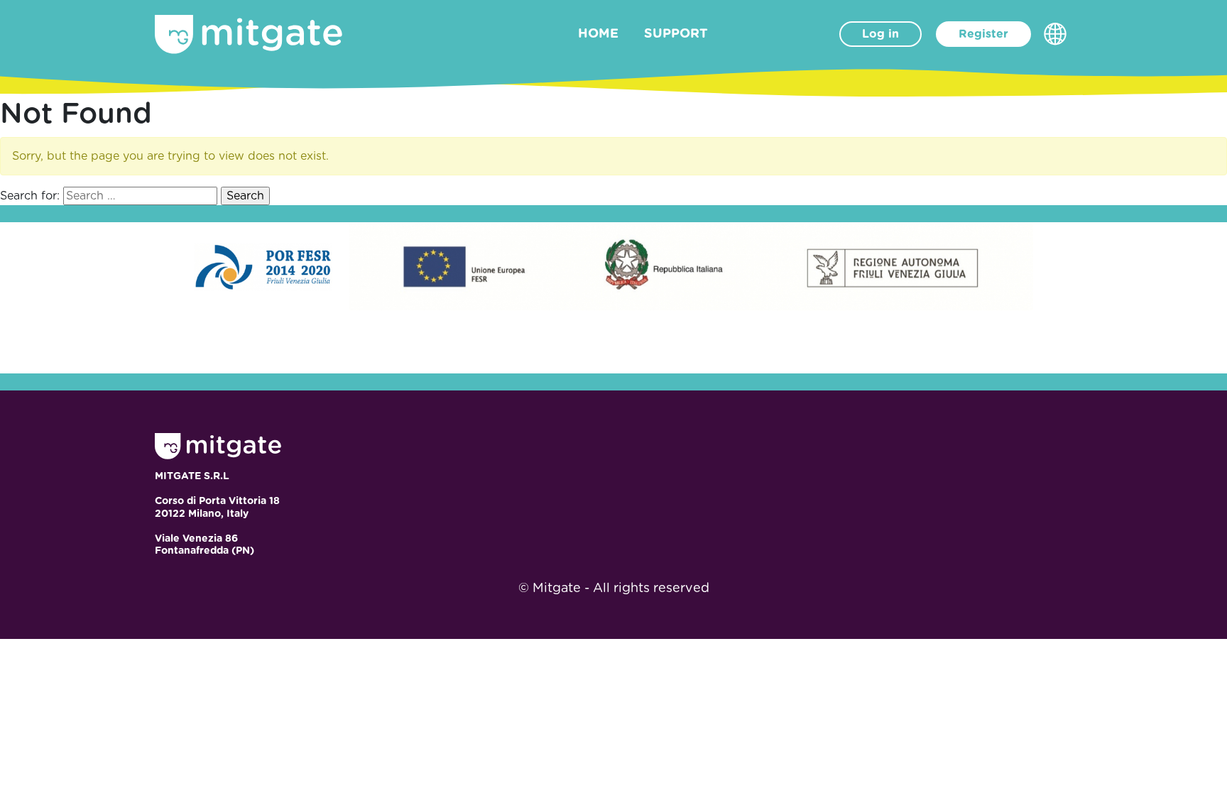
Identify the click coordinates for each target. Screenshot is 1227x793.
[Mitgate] (248, 34)
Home (598, 34)
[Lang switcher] (1055, 34)
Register (983, 34)
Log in (880, 34)
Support (676, 34)
